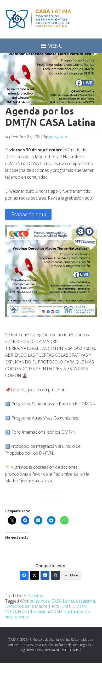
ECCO (10, 611)
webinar (21, 617)
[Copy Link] (55, 575)
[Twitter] (34, 575)
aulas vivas (40, 601)
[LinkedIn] (45, 575)
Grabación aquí (28, 214)
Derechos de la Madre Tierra (32, 606)
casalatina (85, 601)
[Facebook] (24, 575)
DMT (66, 606)
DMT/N (79, 606)
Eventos (35, 596)
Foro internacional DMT (40, 611)
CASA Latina (63, 601)
